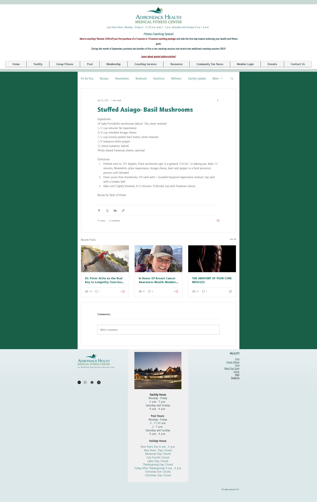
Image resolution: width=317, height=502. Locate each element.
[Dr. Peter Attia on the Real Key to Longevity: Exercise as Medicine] (105, 258)
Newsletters (122, 78)
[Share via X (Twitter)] (107, 210)
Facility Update (197, 78)
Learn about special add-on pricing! (158, 56)
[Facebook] (92, 382)
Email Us (235, 377)
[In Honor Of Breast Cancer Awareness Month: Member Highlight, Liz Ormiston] (158, 258)
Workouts (141, 78)
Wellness (176, 78)
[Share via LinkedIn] (115, 210)
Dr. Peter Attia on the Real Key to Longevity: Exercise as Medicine (103, 280)
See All (233, 239)
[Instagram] (99, 382)
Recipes (104, 78)
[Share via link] (123, 210)
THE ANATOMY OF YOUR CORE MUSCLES (212, 280)
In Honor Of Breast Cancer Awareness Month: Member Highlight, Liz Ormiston (157, 280)
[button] (37, 64)
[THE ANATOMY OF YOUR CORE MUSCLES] (212, 258)
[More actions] (218, 100)
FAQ (237, 374)
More (215, 78)
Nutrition (158, 78)
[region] (158, 415)
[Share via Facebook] (99, 210)
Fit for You (87, 78)
